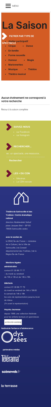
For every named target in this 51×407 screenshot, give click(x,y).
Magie (30, 60)
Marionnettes (15, 65)
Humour (12, 60)
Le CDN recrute (24, 182)
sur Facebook (23, 132)
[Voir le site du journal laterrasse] (11, 390)
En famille (13, 51)
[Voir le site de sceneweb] (13, 377)
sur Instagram (22, 135)
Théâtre (32, 69)
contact (7, 271)
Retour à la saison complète (14, 109)
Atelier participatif (18, 41)
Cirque (12, 46)
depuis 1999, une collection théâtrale (20, 314)
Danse (29, 46)
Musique (13, 69)
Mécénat (20, 178)
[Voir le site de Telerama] (13, 363)
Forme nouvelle (16, 55)
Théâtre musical (17, 74)
